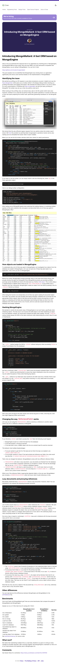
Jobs (42, 661)
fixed (9, 133)
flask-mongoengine (30, 86)
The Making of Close (30, 661)
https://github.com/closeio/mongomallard (13, 70)
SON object (42, 282)
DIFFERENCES (6, 594)
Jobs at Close (44, 9)
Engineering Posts (12, 9)
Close (21, 661)
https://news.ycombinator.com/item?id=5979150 (34, 653)
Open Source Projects (33, 9)
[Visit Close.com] (27, 5)
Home (4, 9)
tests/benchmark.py (10, 636)
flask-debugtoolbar (7, 83)
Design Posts (21, 9)
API (39, 661)
